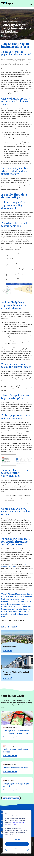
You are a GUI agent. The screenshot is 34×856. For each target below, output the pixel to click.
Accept (17, 844)
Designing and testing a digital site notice (16, 784)
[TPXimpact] (8, 3)
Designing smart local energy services (15, 750)
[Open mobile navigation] (31, 3)
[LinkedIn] (2, 832)
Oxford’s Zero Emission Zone (15, 767)
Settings (17, 839)
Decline (17, 848)
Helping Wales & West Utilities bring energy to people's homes (16, 731)
